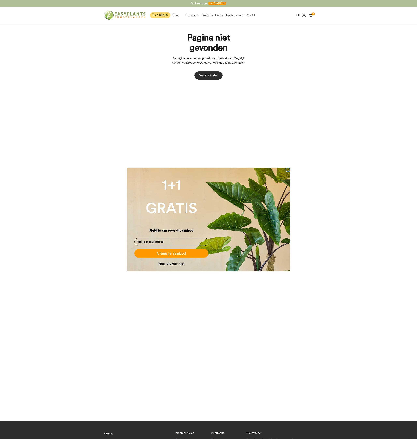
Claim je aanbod (171, 253)
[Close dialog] (288, 170)
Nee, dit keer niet (171, 263)
